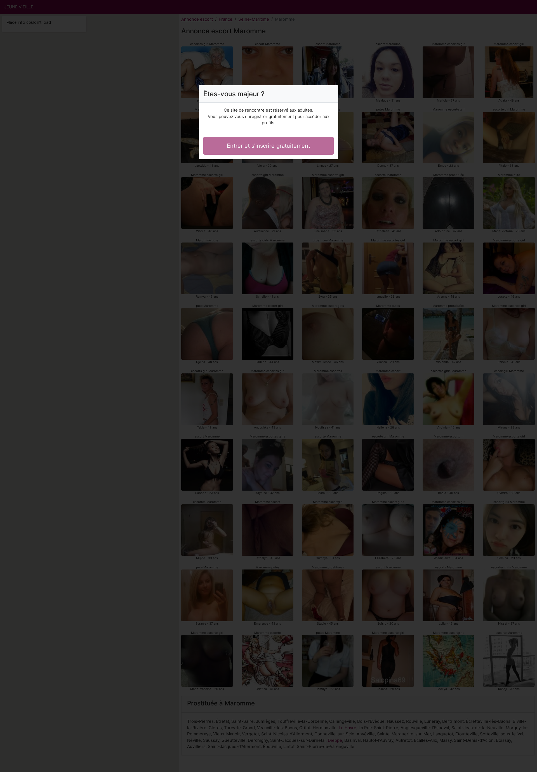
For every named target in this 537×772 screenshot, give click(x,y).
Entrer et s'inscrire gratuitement (268, 145)
